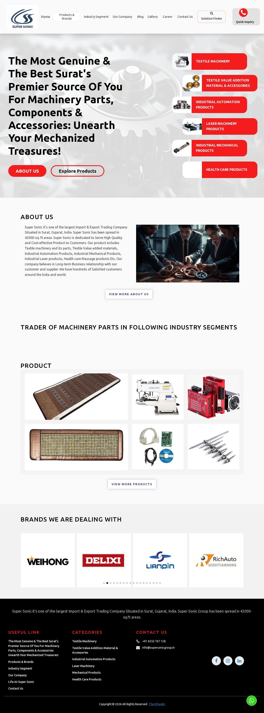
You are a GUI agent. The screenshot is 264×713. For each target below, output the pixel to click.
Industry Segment (96, 16)
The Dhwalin (157, 704)
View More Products (132, 484)
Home (45, 17)
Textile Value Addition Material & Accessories (228, 82)
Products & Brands (20, 661)
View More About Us (129, 294)
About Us (27, 171)
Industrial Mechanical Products (217, 147)
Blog (140, 16)
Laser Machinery (83, 666)
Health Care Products (226, 169)
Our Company (122, 16)
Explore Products (77, 171)
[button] (211, 17)
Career (167, 16)
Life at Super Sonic (21, 681)
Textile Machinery (213, 61)
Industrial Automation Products (218, 104)
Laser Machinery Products (221, 126)
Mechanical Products (86, 672)
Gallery (153, 16)
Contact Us (185, 16)
